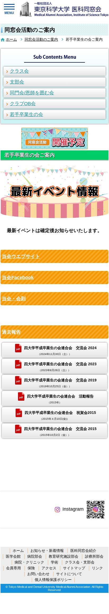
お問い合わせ (38, 574)
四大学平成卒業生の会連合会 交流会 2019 (60, 383)
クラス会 (19, 71)
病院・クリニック (29, 562)
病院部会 (34, 556)
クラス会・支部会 (79, 562)
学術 (54, 562)
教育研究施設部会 (63, 556)
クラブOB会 (23, 103)
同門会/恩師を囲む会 (32, 92)
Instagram (73, 509)
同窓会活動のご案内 (41, 39)
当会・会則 (14, 298)
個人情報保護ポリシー (53, 580)
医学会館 (13, 556)
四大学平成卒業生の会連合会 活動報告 (60, 399)
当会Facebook (18, 277)
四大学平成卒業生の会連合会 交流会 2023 (60, 367)
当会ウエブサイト (21, 256)
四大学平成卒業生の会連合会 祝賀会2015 (60, 415)
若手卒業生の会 (26, 114)
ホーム (11, 39)
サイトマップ (74, 568)
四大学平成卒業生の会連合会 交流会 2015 (60, 431)
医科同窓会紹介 (83, 550)
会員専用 (13, 568)
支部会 (17, 82)
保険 (31, 568)
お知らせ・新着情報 (47, 550)
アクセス (49, 568)
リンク (97, 568)
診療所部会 (94, 556)
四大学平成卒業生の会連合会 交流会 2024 (60, 351)
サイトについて (69, 574)
